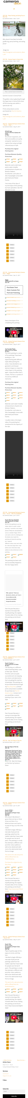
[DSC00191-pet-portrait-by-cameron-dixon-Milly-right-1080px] (20, 554)
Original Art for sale (7, 1076)
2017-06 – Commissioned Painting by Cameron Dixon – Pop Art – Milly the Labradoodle (14, 513)
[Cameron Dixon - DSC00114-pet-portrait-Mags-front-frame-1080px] (14, 308)
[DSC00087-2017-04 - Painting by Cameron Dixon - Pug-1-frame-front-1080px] (7, 992)
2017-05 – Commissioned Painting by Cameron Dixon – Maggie (14, 273)
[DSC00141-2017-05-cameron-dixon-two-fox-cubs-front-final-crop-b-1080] (13, 398)
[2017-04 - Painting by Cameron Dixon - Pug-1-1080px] (7, 989)
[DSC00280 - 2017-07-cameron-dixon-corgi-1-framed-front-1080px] (13, 162)
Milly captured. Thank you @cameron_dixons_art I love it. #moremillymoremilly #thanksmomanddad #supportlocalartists (13, 597)
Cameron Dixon (8, 18)
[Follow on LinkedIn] (7, 254)
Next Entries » (21, 1060)
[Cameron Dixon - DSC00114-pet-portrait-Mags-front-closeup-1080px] (14, 302)
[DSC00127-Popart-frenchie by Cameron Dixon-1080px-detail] (20, 703)
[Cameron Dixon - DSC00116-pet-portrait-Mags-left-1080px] (14, 315)
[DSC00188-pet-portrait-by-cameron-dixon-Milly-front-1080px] (13, 554)
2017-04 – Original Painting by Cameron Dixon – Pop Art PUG (14, 937)
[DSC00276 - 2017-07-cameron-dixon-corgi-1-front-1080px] (7, 159)
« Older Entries (7, 1060)
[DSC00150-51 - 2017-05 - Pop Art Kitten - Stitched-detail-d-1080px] (13, 872)
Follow (12, 244)
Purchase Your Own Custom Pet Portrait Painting (13, 290)
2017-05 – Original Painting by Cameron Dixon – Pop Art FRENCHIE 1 (14, 657)
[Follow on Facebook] (7, 245)
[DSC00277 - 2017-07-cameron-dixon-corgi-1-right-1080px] (13, 159)
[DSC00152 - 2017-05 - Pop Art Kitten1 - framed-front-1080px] (20, 872)
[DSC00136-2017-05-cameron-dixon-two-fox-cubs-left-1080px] (20, 393)
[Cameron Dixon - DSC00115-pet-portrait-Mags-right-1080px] (14, 312)
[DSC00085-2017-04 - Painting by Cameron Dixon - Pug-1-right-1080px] (13, 989)
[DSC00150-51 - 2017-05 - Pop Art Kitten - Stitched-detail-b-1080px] (20, 870)
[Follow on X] (7, 248)
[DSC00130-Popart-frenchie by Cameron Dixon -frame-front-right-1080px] (7, 709)
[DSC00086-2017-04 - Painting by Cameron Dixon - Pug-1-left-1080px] (20, 989)
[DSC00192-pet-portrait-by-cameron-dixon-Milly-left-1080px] (13, 557)
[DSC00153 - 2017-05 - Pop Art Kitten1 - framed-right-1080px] (7, 875)
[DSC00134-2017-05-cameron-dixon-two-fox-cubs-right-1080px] (13, 393)
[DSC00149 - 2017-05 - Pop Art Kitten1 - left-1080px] (7, 870)
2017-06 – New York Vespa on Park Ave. (12, 740)
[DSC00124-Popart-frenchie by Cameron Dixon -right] (13, 706)
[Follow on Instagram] (7, 257)
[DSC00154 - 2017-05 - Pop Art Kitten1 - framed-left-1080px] (13, 875)
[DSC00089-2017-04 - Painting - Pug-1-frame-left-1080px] (20, 992)
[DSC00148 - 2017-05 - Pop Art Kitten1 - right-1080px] (13, 867)
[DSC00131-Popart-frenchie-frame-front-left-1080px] (20, 706)
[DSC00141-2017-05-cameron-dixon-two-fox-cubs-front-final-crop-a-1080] (7, 398)
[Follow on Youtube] (7, 261)
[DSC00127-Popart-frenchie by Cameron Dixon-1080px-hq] (13, 703)
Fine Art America (16, 111)
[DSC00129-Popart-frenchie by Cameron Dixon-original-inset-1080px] (7, 703)
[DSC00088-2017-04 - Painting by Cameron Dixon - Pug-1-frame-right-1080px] (13, 992)
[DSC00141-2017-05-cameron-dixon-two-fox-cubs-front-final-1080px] (7, 393)
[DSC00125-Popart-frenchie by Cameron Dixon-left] (7, 706)
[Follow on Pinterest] (7, 251)
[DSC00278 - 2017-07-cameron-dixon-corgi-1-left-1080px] (20, 159)
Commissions (6, 1073)
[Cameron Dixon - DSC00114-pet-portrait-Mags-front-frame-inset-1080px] (14, 305)
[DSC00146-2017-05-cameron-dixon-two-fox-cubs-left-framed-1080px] (20, 395)
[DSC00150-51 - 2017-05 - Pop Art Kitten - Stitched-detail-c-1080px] (7, 872)
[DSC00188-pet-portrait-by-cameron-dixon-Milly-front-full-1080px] (7, 557)
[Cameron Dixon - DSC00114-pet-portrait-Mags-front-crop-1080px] (14, 298)
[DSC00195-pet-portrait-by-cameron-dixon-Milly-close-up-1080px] (7, 554)
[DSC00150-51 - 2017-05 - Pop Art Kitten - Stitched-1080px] (20, 867)
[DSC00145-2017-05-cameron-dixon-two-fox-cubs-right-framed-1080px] (7, 395)
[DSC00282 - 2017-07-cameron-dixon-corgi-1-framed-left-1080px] (20, 162)
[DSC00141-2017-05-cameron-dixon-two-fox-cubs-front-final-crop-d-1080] (7, 400)
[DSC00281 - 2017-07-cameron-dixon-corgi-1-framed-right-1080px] (7, 162)
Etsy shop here (11, 687)
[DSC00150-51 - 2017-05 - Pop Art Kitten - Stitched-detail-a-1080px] (13, 870)
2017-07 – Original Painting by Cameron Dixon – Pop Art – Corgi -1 (14, 124)
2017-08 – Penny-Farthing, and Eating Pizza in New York (14, 16)
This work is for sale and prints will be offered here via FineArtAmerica (14, 857)
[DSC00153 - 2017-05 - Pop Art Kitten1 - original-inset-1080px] (7, 867)
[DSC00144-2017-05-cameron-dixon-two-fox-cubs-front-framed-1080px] (13, 395)
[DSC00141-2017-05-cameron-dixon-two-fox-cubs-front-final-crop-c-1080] (20, 398)
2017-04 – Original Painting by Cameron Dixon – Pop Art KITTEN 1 (14, 803)
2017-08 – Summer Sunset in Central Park (13, 59)
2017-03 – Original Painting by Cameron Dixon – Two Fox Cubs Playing (14, 341)
